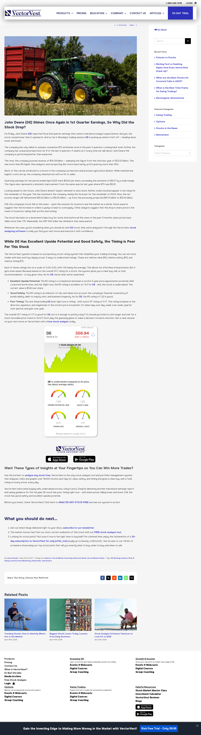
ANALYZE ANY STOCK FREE (74, 502)
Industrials (36, 561)
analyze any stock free (37, 475)
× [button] (197, 726)
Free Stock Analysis (15, 680)
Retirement (162, 134)
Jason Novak (12, 558)
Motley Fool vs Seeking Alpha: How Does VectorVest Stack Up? (172, 67)
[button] (6, 620)
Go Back (162, 29)
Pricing (8, 662)
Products (9, 658)
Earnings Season (121, 558)
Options (160, 121)
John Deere (47, 561)
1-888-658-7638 (174, 3)
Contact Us (10, 665)
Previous (122, 24)
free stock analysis (57, 321)
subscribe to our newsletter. (78, 527)
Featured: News (80, 558)
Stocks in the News (166, 128)
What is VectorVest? (15, 669)
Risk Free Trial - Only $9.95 (158, 728)
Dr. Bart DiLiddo (12, 672)
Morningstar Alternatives (170, 98)
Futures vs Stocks (166, 57)
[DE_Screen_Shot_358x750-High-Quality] (70, 327)
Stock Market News (95, 558)
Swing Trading (164, 115)
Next (131, 24)
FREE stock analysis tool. (108, 532)
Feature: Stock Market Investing (58, 558)
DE (30, 133)
